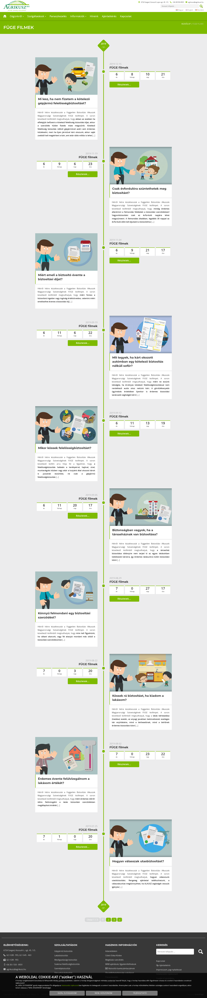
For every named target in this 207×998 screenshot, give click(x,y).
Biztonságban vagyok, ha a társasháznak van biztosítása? (135, 532)
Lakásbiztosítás (61, 955)
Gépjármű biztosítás (63, 951)
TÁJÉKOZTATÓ (140, 993)
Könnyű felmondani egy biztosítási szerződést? (64, 615)
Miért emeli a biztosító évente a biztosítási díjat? (61, 277)
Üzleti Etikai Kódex (113, 955)
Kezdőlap (186, 24)
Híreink (94, 16)
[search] (201, 6)
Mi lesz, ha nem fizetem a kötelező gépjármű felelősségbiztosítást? (64, 101)
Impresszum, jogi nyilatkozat (169, 969)
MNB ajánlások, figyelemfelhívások (120, 964)
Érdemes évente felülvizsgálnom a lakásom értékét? (64, 781)
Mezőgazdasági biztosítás (65, 959)
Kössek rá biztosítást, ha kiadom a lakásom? (138, 698)
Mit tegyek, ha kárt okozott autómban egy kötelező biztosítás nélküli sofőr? (137, 362)
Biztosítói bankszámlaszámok (121, 968)
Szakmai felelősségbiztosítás (67, 964)
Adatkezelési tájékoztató (70, 985)
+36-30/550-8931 (178, 2)
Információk (77, 16)
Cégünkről (16, 16)
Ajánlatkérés (109, 16)
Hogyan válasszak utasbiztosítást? (138, 861)
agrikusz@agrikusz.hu (196, 2)
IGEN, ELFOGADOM (67, 993)
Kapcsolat (125, 16)
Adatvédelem (111, 951)
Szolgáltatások (36, 16)
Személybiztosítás (62, 968)
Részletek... (124, 84)
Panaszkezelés (58, 16)
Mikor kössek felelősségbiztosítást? (64, 448)
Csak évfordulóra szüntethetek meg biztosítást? (139, 190)
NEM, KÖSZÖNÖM (103, 993)
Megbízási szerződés (114, 959)
